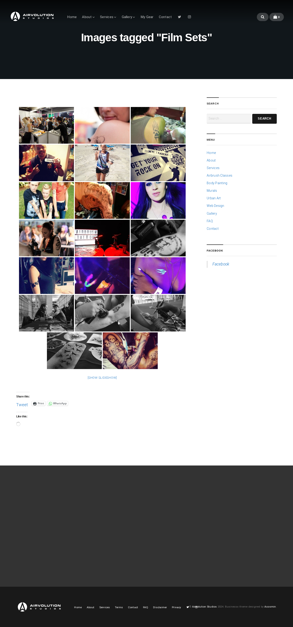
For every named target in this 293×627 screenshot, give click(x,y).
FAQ (210, 221)
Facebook (215, 250)
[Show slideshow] (102, 377)
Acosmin (270, 606)
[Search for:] (229, 118)
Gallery (127, 17)
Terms (119, 607)
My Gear (147, 17)
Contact (165, 17)
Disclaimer (160, 607)
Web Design (215, 206)
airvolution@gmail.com (227, 517)
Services (106, 17)
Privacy (176, 607)
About (87, 17)
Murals (212, 190)
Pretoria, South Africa (225, 511)
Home (72, 17)
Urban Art (214, 198)
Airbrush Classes (219, 175)
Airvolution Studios (204, 606)
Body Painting (217, 183)
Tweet (22, 403)
